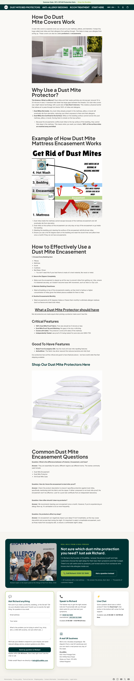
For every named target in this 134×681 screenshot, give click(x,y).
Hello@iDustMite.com (40, 660)
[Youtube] (121, 679)
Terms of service (28, 679)
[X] (125, 679)
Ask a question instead (105, 573)
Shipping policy (38, 679)
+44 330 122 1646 (75, 617)
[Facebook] (114, 679)
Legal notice (73, 679)
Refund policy (8, 679)
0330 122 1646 (67, 615)
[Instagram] (117, 679)
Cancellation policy (63, 679)
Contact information (50, 679)
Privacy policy (17, 679)
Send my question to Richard (29, 650)
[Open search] (118, 7)
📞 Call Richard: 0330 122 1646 (76, 573)
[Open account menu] (123, 7)
